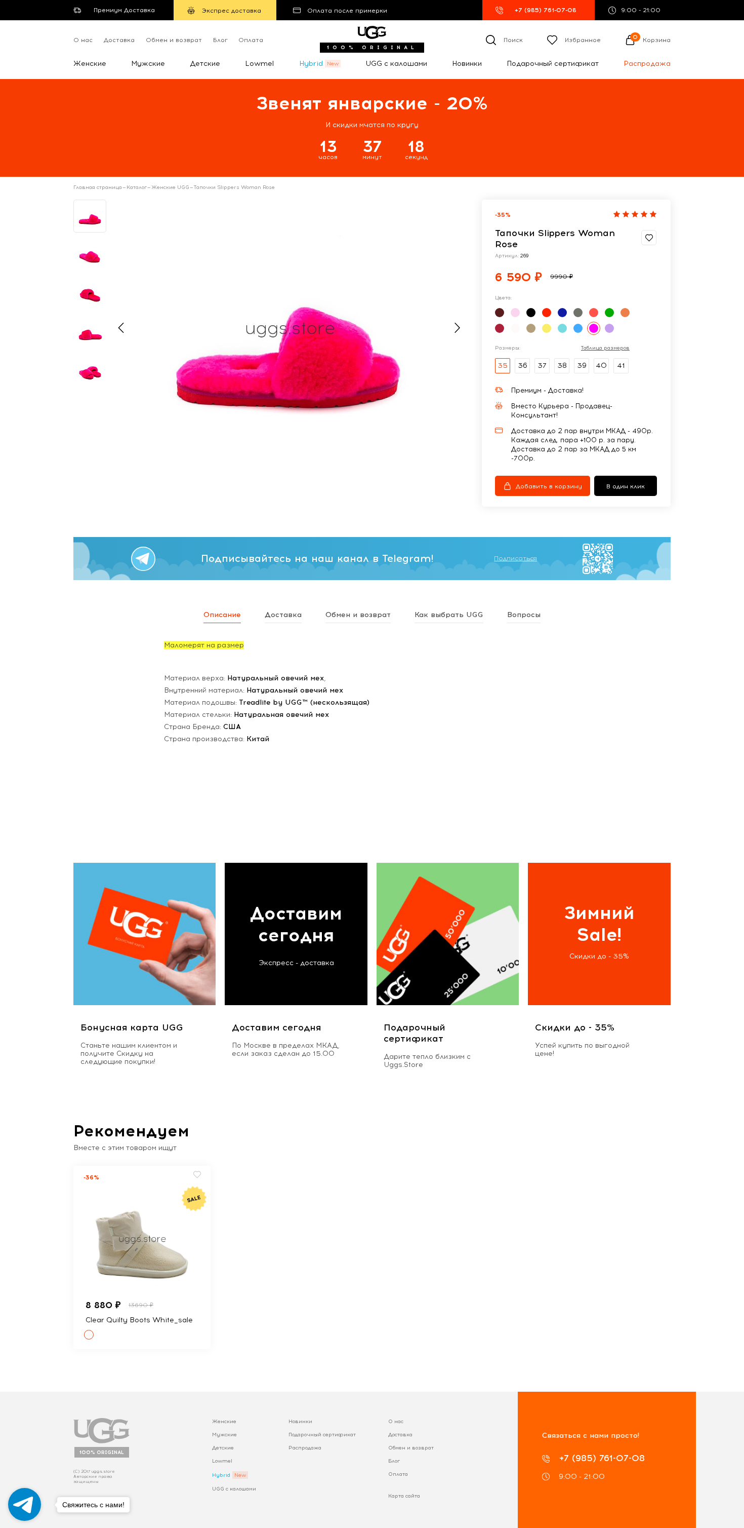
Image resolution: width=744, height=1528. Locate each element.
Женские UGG (170, 187)
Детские (205, 63)
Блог (220, 40)
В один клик (625, 486)
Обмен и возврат (174, 40)
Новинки (467, 63)
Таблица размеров (605, 348)
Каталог (137, 187)
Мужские (148, 63)
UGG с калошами (396, 63)
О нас (83, 40)
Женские (89, 63)
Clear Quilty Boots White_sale (139, 1320)
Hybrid (311, 63)
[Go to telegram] (24, 1504)
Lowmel (259, 63)
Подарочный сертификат (553, 63)
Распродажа (647, 63)
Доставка (119, 40)
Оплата (250, 40)
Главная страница (97, 187)
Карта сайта (404, 1496)
